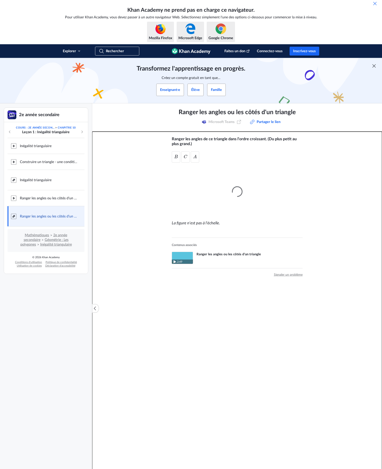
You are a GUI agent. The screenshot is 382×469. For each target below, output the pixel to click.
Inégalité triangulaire (36, 146)
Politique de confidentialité (61, 262)
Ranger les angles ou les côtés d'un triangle (48, 198)
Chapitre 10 (67, 127)
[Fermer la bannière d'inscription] (374, 66)
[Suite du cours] (82, 132)
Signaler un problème (288, 273)
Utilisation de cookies (29, 265)
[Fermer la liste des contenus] (95, 308)
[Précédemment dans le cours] (9, 132)
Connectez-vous (270, 51)
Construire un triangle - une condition (48, 162)
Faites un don (234, 51)
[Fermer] (374, 3)
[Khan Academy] (191, 51)
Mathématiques (37, 235)
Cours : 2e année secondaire (35, 127)
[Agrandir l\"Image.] (237, 190)
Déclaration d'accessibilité (60, 265)
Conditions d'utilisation (28, 262)
